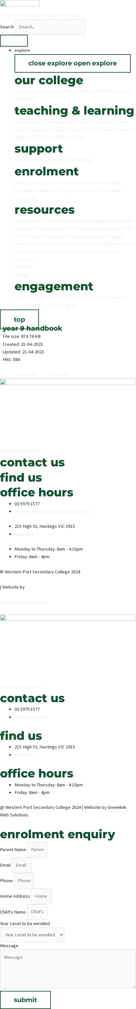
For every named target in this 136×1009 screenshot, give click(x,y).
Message (9, 946)
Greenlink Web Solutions (24, 602)
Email (6, 865)
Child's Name (13, 912)
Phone (7, 880)
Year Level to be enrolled (25, 923)
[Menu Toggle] (14, 41)
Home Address (15, 896)
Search (7, 27)
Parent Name (13, 849)
